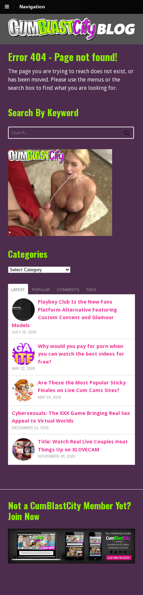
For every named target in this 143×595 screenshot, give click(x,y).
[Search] (127, 132)
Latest (18, 290)
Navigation (32, 6)
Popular (41, 290)
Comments (68, 290)
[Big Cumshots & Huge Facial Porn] (71, 40)
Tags (91, 290)
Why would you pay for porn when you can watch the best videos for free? (81, 354)
